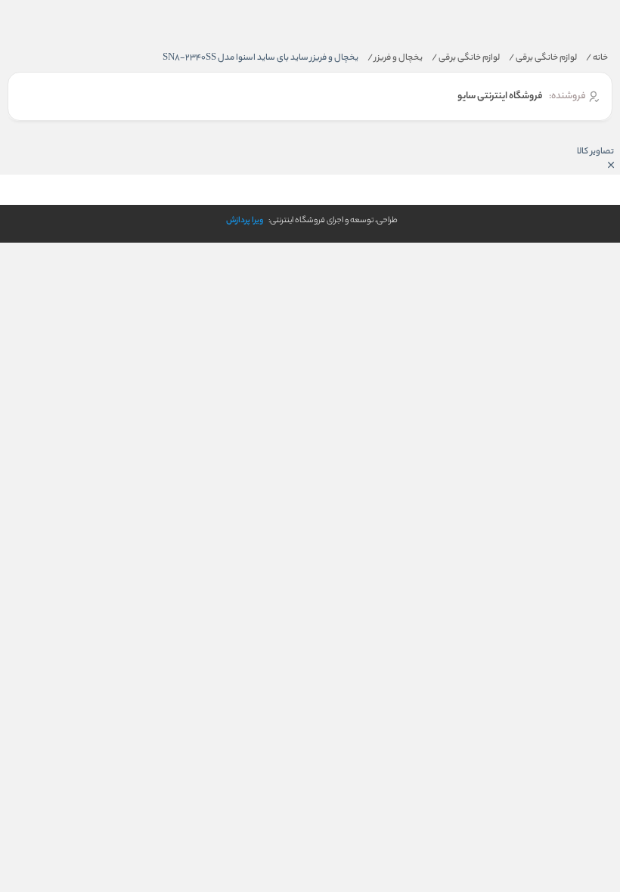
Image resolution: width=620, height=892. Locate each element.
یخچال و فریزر (395, 58)
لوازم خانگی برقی (543, 58)
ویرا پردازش (244, 221)
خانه (597, 58)
